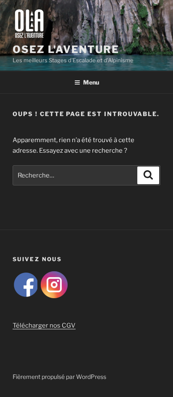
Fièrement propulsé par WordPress (59, 376)
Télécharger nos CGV (44, 325)
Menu (91, 82)
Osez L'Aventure (66, 49)
